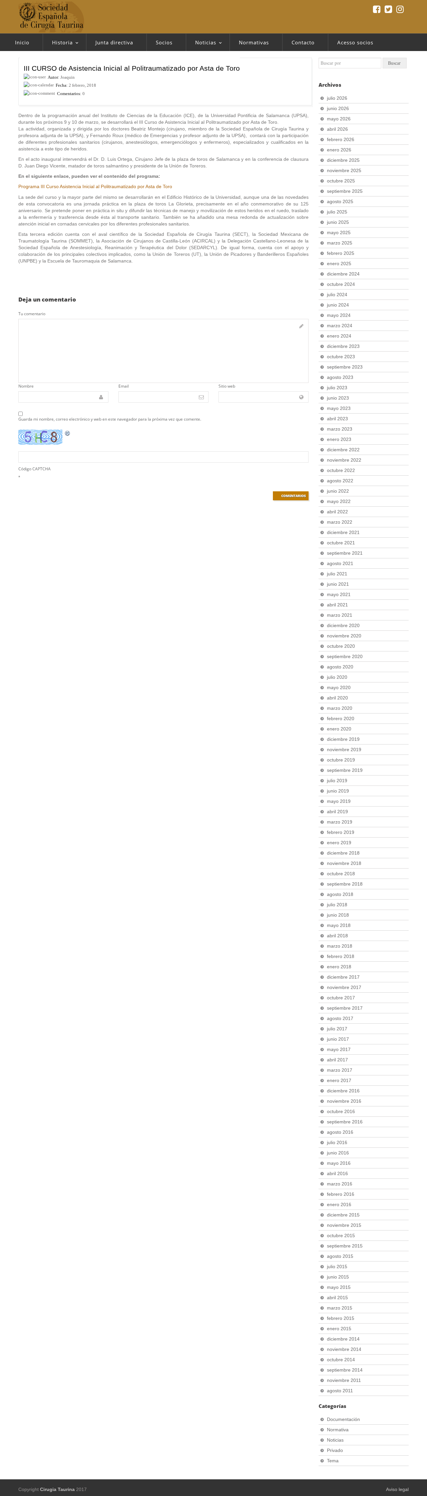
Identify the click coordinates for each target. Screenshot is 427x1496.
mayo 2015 (339, 1287)
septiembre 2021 (345, 553)
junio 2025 (338, 222)
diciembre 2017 (343, 977)
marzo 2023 (339, 429)
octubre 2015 (341, 1235)
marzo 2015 (339, 1308)
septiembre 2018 (345, 884)
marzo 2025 (339, 242)
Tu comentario (31, 314)
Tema (333, 1460)
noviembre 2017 (344, 987)
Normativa (338, 1429)
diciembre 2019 (343, 739)
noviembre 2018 (344, 863)
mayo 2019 (339, 801)
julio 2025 (337, 211)
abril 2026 (337, 129)
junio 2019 (338, 791)
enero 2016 (339, 1204)
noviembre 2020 (344, 635)
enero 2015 (339, 1328)
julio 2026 (337, 98)
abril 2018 (337, 935)
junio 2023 (338, 398)
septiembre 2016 (345, 1121)
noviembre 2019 (344, 749)
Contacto (303, 42)
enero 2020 (339, 728)
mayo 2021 (339, 594)
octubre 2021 (341, 542)
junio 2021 (338, 584)
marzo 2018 (339, 946)
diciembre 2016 (343, 1090)
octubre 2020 (341, 646)
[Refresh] (67, 433)
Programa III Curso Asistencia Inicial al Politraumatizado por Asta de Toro (95, 186)
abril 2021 (337, 604)
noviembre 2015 (344, 1225)
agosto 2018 (340, 894)
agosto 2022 (340, 480)
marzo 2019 (339, 822)
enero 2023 (339, 439)
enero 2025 (339, 263)
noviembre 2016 (344, 1101)
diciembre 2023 (343, 346)
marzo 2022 (339, 522)
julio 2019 (337, 780)
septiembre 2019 (345, 770)
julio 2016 (337, 1142)
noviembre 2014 (344, 1349)
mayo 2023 (339, 408)
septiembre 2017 (345, 1008)
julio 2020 (337, 677)
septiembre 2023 (345, 367)
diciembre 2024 (343, 274)
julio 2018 (337, 904)
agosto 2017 (340, 1018)
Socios (164, 42)
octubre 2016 (341, 1111)
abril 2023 (337, 418)
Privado (335, 1450)
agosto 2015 (340, 1256)
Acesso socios (355, 42)
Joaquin (67, 77)
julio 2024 (337, 294)
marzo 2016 (339, 1183)
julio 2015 (337, 1266)
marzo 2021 (339, 615)
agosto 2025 (340, 201)
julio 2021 (337, 573)
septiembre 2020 (345, 656)
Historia (58, 44)
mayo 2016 (339, 1163)
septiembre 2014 (345, 1370)
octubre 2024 (341, 284)
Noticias (201, 44)
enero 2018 (339, 966)
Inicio (22, 42)
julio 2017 (337, 1028)
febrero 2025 (340, 253)
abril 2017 (337, 1059)
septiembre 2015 (345, 1246)
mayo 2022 (339, 501)
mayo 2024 (339, 315)
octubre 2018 (341, 873)
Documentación (343, 1419)
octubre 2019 (341, 760)
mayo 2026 (339, 118)
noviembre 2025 (344, 170)
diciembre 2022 (343, 449)
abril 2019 (337, 811)
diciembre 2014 (343, 1339)
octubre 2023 (341, 356)
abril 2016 (337, 1173)
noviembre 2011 (344, 1380)
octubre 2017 (341, 997)
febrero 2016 (340, 1194)
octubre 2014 (341, 1359)
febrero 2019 (340, 832)
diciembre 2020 (343, 625)
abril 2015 (337, 1297)
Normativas (254, 42)
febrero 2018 (340, 956)
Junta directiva (114, 42)
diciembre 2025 (343, 160)
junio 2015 (338, 1277)
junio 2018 (338, 915)
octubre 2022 (341, 470)
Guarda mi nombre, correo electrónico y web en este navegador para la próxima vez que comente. (109, 419)
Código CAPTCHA (34, 469)
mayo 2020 (339, 687)
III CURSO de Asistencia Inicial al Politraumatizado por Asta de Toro (132, 68)
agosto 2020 (340, 666)
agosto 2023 (340, 377)
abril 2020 (337, 697)
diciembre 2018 (343, 853)
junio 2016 (338, 1152)
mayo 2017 (339, 1049)
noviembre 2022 (344, 460)
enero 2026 (339, 149)
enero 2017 (339, 1080)
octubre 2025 (341, 180)
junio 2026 (338, 108)
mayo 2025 (339, 232)
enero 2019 (339, 842)
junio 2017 (338, 1039)
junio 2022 (338, 491)
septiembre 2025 (345, 191)
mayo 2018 (339, 925)
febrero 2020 (340, 718)
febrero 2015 (340, 1318)
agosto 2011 (340, 1390)
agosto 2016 (340, 1132)
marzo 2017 (339, 1070)
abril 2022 (337, 511)
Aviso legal (397, 1489)
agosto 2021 (340, 563)
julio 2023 (337, 387)
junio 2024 (338, 305)
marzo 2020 (339, 708)
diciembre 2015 (343, 1214)
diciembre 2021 (343, 532)
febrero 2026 (340, 139)
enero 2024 (339, 336)
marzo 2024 (339, 325)
